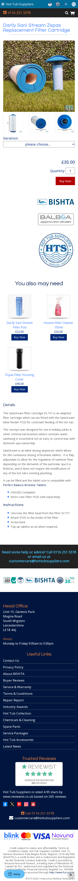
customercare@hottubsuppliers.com (42, 818)
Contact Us (11, 660)
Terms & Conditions (18, 693)
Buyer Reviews (13, 680)
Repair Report (13, 700)
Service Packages (15, 733)
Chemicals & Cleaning (19, 720)
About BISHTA (13, 674)
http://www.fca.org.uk (61, 872)
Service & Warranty (17, 687)
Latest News (12, 746)
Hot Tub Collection (17, 713)
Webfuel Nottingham (64, 878)
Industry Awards (15, 707)
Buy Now (65, 181)
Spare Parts (11, 726)
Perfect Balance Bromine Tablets (24, 485)
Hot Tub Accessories (18, 740)
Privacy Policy (13, 667)
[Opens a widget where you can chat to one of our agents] (14, 874)
